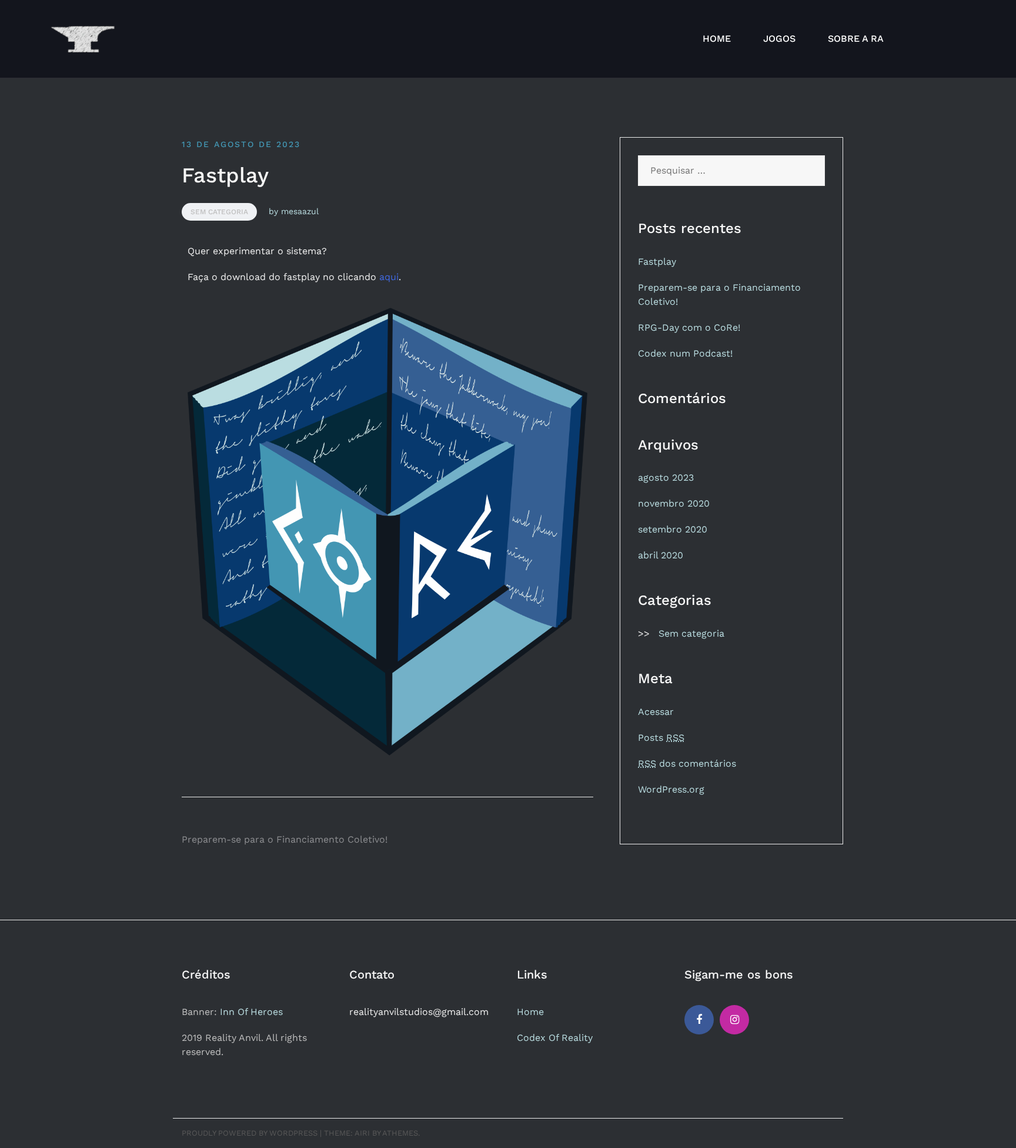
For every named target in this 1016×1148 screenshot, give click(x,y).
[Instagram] (734, 1019)
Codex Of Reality (555, 1037)
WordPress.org (671, 789)
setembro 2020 (672, 529)
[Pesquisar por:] (731, 170)
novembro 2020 (674, 503)
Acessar (656, 711)
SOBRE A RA (856, 38)
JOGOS (779, 38)
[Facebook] (699, 1019)
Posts (661, 737)
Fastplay (657, 261)
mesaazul (300, 211)
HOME (717, 38)
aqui (389, 276)
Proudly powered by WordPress (249, 1133)
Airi (362, 1133)
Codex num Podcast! (685, 353)
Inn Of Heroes (251, 1011)
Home (530, 1011)
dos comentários (687, 763)
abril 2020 (660, 555)
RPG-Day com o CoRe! (689, 327)
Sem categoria (219, 212)
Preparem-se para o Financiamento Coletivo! (284, 839)
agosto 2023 (666, 477)
